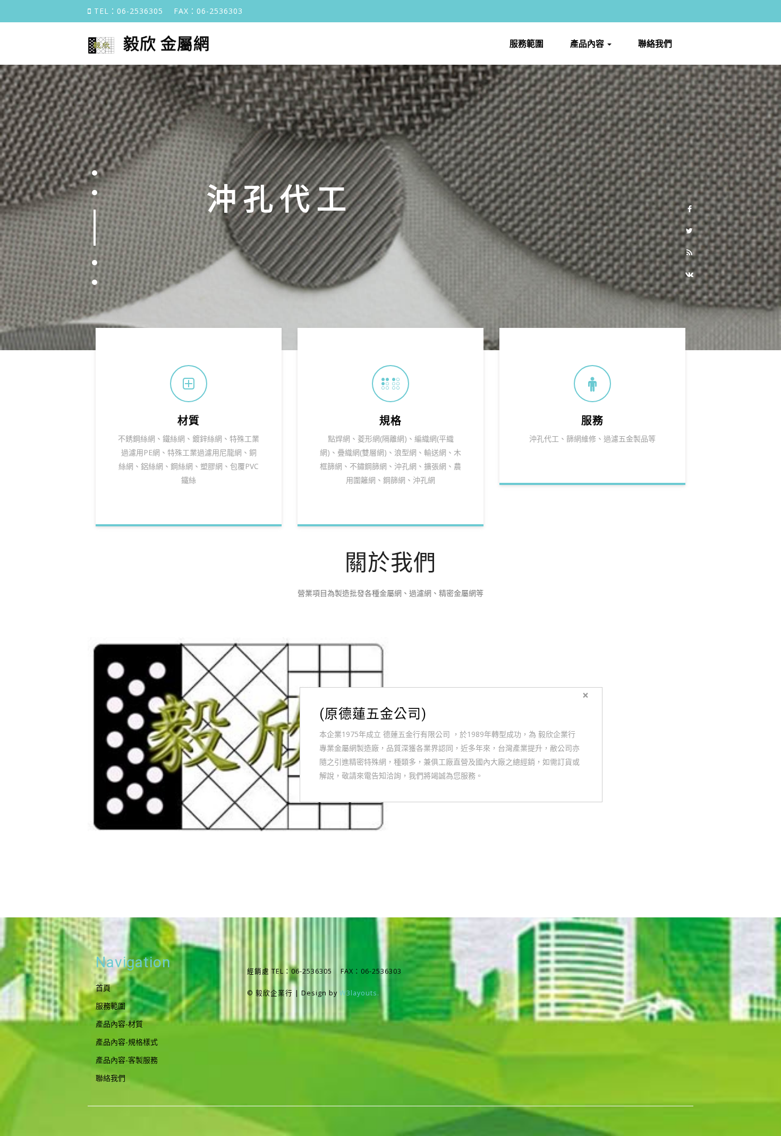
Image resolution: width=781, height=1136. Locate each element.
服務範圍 (527, 43)
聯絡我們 (655, 43)
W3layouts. (359, 993)
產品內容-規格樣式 (127, 1042)
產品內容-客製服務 (127, 1060)
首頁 (103, 988)
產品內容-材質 (119, 1024)
